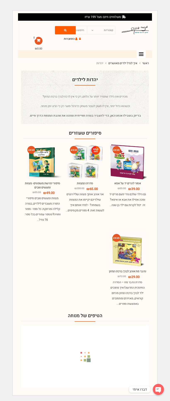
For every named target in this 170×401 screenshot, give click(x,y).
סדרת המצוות (85, 183)
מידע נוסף (84, 201)
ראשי (145, 63)
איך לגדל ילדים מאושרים (122, 63)
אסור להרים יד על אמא (127, 183)
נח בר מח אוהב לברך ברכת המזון (127, 271)
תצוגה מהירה (127, 193)
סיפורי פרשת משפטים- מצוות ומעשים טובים (42, 185)
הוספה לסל (127, 201)
